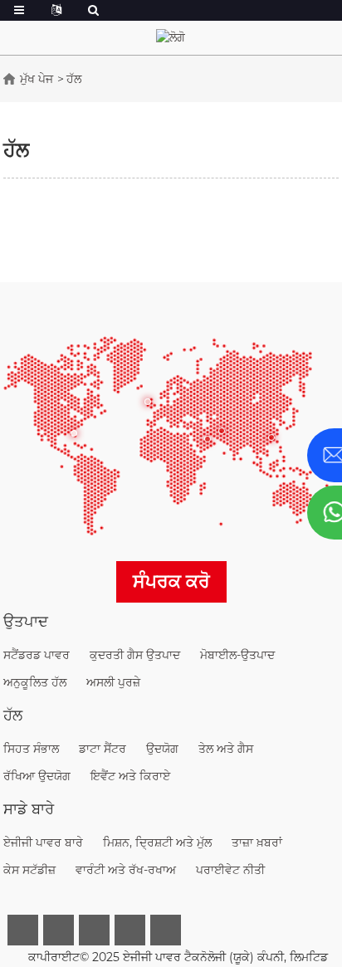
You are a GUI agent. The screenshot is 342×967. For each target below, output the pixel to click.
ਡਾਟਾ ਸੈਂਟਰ (102, 748)
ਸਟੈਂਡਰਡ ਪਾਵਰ (36, 654)
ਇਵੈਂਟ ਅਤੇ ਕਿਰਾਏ (130, 776)
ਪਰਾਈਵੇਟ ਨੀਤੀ (230, 869)
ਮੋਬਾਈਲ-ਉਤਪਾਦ (237, 654)
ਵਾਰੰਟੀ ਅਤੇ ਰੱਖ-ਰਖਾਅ (126, 869)
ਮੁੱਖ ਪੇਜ (36, 78)
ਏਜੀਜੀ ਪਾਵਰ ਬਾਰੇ (43, 842)
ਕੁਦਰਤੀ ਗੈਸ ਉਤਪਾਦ (135, 654)
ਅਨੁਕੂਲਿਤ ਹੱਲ (34, 682)
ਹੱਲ (73, 78)
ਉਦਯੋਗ (162, 748)
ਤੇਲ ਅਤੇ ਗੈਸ (225, 748)
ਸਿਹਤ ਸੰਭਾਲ (31, 748)
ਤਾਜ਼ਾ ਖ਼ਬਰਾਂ (257, 842)
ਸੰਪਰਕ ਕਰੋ (171, 581)
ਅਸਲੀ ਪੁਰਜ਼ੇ (113, 682)
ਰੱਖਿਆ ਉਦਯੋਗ (37, 776)
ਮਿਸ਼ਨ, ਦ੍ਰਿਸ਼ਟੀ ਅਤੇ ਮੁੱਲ (157, 842)
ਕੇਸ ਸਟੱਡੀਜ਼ (29, 869)
